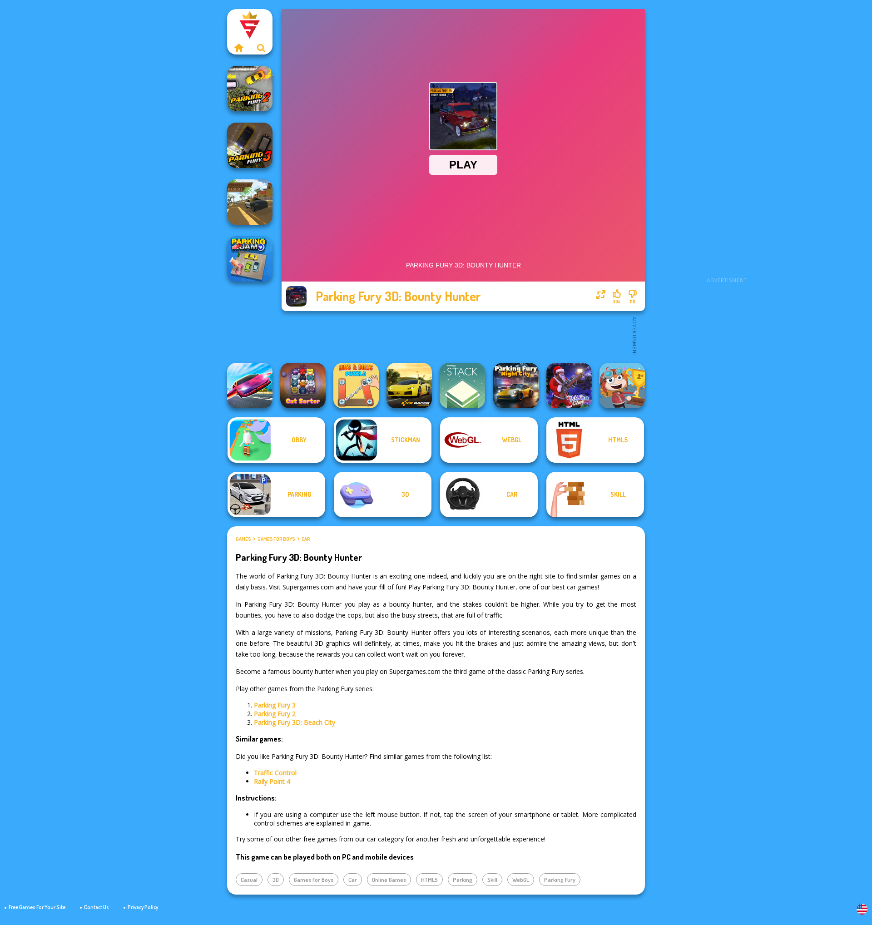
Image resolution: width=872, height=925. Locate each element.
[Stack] (462, 385)
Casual (249, 879)
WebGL (520, 879)
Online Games (389, 879)
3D (275, 879)
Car (306, 539)
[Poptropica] (622, 385)
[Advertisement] (727, 145)
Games (243, 539)
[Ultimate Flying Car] (249, 385)
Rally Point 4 (272, 781)
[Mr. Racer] (409, 385)
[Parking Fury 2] (249, 88)
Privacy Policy (143, 907)
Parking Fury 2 (275, 713)
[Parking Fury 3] (249, 145)
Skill (492, 879)
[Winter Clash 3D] (569, 385)
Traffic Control (275, 772)
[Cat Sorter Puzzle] (303, 385)
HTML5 (429, 879)
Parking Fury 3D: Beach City (294, 722)
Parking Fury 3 (275, 705)
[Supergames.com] (238, 47)
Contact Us (96, 907)
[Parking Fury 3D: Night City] (516, 385)
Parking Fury (559, 879)
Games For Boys (276, 539)
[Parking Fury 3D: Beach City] (249, 202)
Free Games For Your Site (37, 907)
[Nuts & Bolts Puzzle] (356, 385)
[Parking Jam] (249, 259)
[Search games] (261, 47)
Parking (462, 879)
